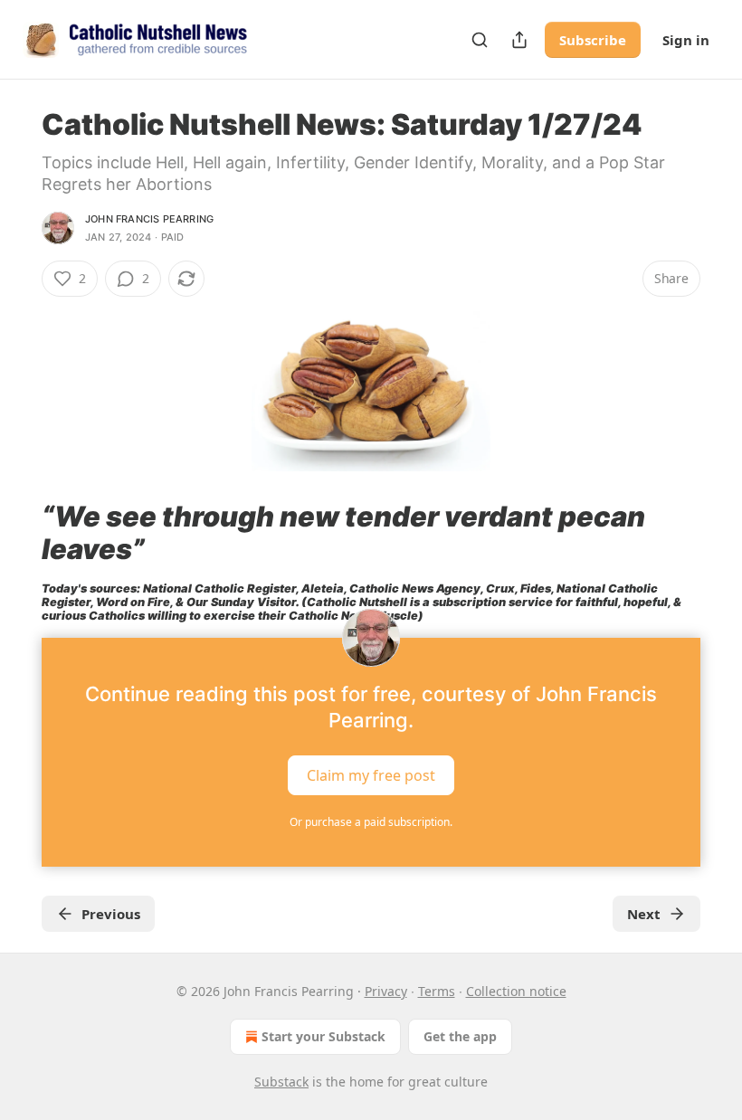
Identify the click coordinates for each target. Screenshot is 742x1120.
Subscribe (592, 40)
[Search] (479, 40)
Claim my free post (371, 774)
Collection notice (516, 991)
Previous (110, 914)
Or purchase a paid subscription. (371, 822)
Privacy (386, 991)
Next (644, 914)
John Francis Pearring (149, 219)
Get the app (460, 1036)
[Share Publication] (519, 40)
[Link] (16, 532)
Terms (436, 991)
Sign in (685, 40)
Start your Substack (323, 1036)
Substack (281, 1081)
